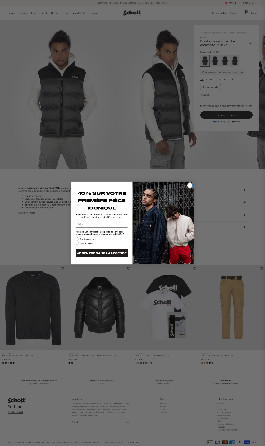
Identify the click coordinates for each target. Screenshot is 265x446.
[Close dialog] (190, 185)
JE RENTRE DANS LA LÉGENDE (102, 253)
